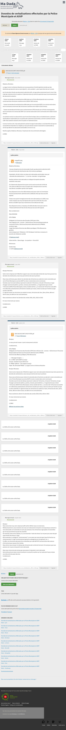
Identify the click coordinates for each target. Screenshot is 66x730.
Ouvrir (9, 73)
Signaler (53, 143)
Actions (5, 25)
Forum (43, 725)
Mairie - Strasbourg (5, 668)
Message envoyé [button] (9, 77)
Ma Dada (12, 5)
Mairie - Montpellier (5, 653)
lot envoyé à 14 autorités (47, 21)
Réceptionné (10, 79)
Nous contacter (16, 703)
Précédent (4, 612)
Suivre (14, 25)
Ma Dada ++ (4, 600)
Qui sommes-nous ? (6, 703)
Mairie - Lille (26, 21)
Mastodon (54, 725)
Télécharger (19, 162)
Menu (64, 1)
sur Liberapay (13, 714)
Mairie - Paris (4, 663)
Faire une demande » (9, 584)
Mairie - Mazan (4, 632)
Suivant (10, 612)
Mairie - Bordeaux (5, 638)
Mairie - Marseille (5, 648)
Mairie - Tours (4, 627)
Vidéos (48, 725)
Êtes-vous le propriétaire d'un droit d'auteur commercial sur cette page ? (18, 679)
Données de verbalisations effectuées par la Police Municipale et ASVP (20, 620)
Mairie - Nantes (4, 658)
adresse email (15, 237)
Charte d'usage (25, 703)
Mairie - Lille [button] (14, 149)
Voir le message (15, 73)
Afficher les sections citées (16, 406)
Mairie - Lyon (4, 622)
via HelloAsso (21, 714)
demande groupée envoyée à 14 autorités (30, 608)
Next (63, 50)
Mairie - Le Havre (5, 643)
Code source (62, 725)
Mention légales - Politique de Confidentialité (12, 705)
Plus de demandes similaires (7, 671)
